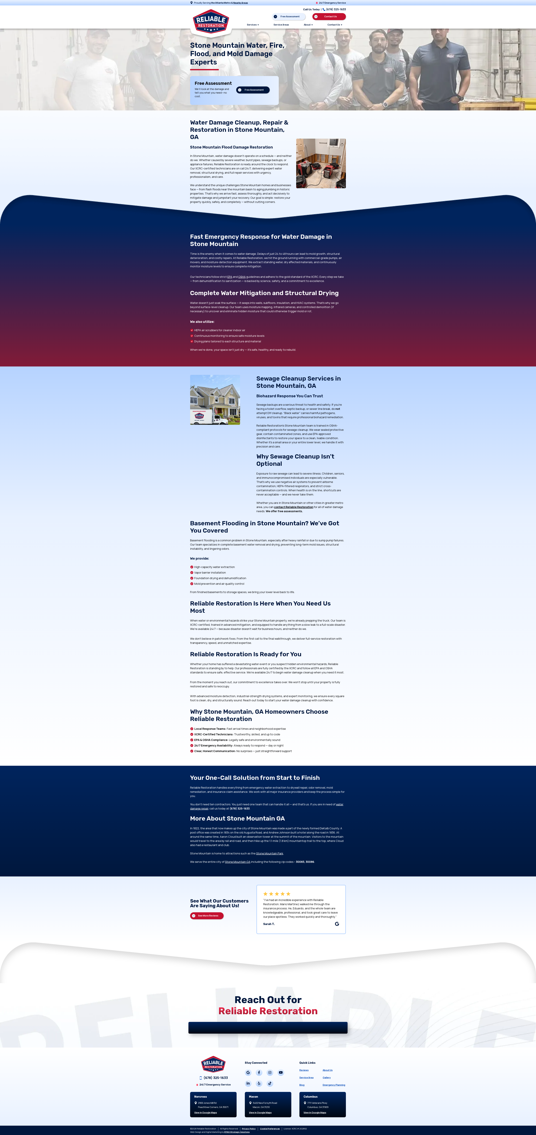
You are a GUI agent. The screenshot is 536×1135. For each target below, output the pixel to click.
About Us (328, 1070)
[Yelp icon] (259, 1083)
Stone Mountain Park (269, 853)
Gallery (327, 1077)
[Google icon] (248, 1072)
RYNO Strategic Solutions (237, 1132)
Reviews (304, 1070)
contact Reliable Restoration (293, 507)
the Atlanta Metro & (229, 2)
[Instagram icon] (270, 1072)
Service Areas (281, 24)
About (307, 24)
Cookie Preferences (270, 1128)
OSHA (242, 277)
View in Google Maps (205, 1112)
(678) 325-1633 (336, 9)
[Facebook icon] (259, 1072)
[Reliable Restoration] (211, 17)
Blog (301, 1084)
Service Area (306, 1077)
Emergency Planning (334, 1084)
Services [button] (252, 24)
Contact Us (333, 24)
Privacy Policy (249, 1128)
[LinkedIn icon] (248, 1083)
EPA (229, 277)
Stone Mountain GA (237, 862)
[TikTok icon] (270, 1083)
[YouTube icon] (280, 1072)
